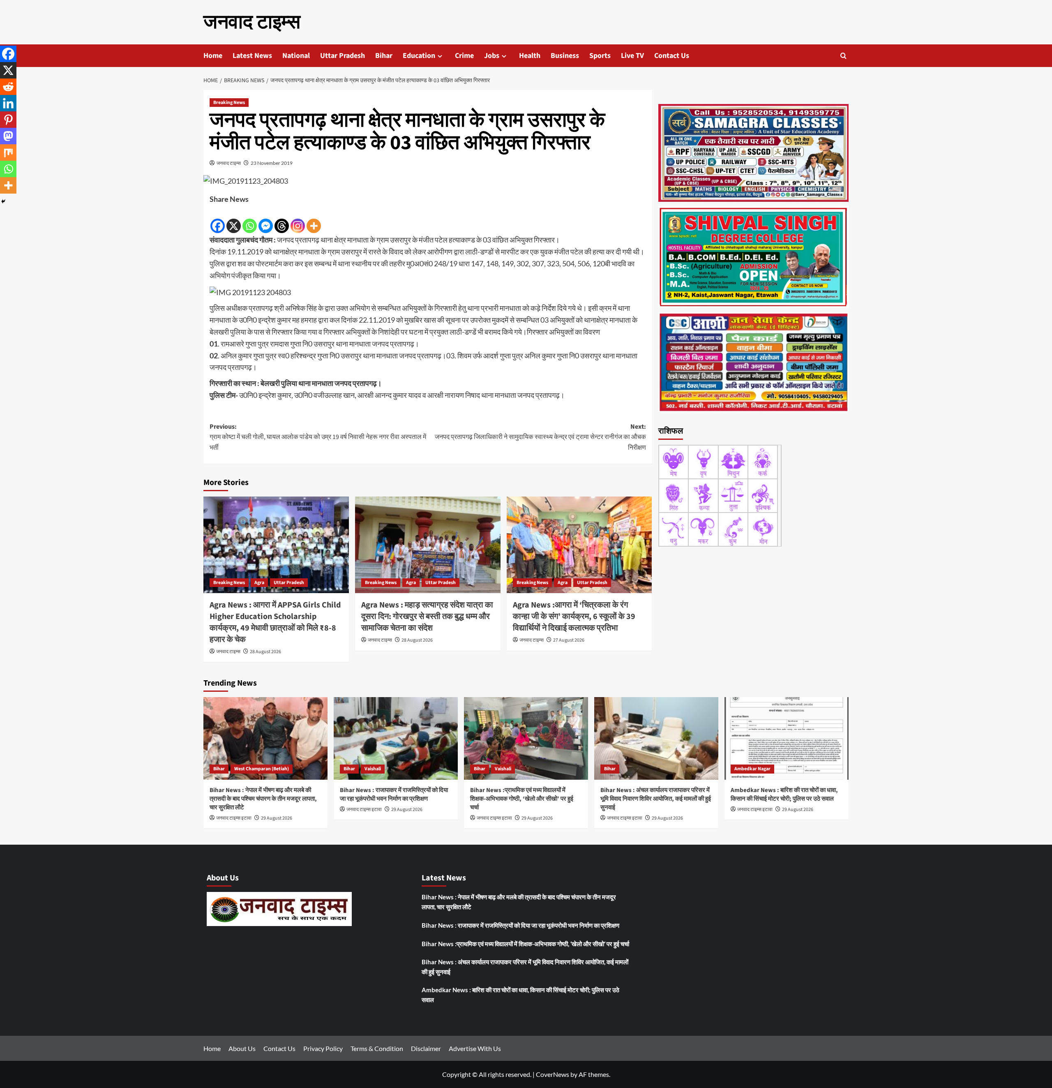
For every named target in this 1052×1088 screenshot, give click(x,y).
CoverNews (552, 1074)
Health (529, 56)
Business (565, 56)
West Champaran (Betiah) (261, 768)
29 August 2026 (276, 818)
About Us (242, 1048)
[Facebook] (217, 219)
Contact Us (671, 56)
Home (212, 56)
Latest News (252, 56)
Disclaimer (426, 1048)
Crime (464, 56)
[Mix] (8, 152)
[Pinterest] (8, 119)
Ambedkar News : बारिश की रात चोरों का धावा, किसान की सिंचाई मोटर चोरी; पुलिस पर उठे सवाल (784, 794)
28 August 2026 (265, 651)
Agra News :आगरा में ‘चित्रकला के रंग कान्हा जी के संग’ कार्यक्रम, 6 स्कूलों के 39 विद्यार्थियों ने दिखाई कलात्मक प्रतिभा (574, 616)
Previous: (318, 437)
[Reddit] (8, 87)
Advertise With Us (475, 1048)
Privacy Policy (323, 1048)
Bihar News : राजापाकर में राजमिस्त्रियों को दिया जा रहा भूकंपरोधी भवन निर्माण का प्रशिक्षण (394, 794)
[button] (843, 56)
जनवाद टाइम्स (251, 22)
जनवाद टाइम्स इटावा (233, 818)
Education (419, 56)
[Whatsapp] (249, 219)
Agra (259, 582)
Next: (540, 437)
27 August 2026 (568, 640)
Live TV (632, 56)
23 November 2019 (272, 163)
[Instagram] (298, 219)
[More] (314, 219)
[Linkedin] (8, 103)
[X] (233, 219)
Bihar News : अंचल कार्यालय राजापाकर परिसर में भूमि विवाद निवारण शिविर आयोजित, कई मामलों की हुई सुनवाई (655, 799)
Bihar (383, 56)
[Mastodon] (8, 136)
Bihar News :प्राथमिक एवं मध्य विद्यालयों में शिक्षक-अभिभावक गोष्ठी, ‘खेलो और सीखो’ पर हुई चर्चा (521, 799)
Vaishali (373, 768)
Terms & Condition (377, 1048)
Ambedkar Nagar (752, 768)
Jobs (491, 56)
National (296, 56)
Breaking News (229, 102)
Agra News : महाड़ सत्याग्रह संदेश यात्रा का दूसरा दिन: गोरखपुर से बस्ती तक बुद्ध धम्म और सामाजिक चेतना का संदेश (427, 616)
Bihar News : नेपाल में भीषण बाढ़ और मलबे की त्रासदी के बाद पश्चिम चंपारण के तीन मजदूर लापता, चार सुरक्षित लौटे (263, 799)
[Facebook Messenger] (265, 219)
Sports (600, 56)
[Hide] (3, 201)
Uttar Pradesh (342, 56)
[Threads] (282, 219)
